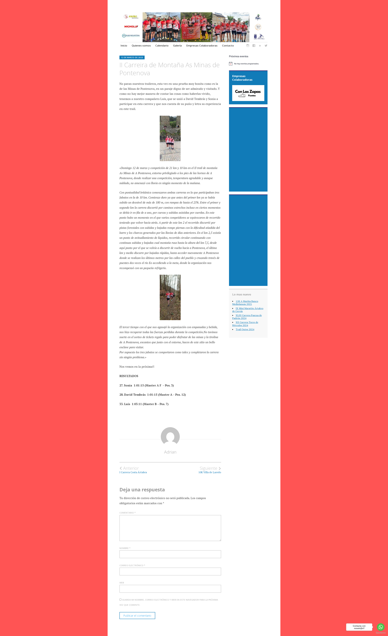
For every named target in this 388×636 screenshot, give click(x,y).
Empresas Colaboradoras (201, 45)
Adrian (170, 452)
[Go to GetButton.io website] (381, 633)
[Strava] (259, 46)
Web (121, 582)
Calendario (162, 45)
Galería (177, 45)
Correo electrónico (132, 565)
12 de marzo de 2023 (132, 57)
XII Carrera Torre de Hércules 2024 (245, 324)
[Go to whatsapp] (381, 627)
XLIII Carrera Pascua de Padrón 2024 (247, 317)
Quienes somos (141, 45)
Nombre (124, 548)
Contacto (228, 45)
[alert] (248, 63)
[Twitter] (266, 46)
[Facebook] (253, 46)
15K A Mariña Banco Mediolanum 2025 (245, 303)
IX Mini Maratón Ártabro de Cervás (247, 310)
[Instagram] (247, 46)
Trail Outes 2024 (245, 329)
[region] (248, 93)
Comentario (127, 512)
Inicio (123, 45)
